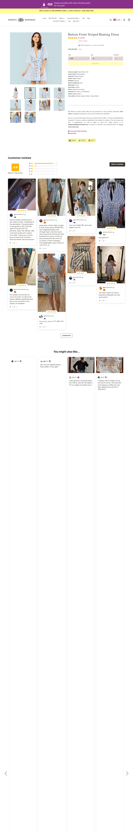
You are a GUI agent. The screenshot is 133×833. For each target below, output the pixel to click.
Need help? (73, 133)
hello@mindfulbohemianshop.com (78, 124)
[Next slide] (127, 773)
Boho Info (77, 21)
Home (44, 18)
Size (92, 55)
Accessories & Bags (74, 18)
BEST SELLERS (53, 18)
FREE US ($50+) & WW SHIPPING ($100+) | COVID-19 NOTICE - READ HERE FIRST (66, 11)
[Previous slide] (6, 773)
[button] (76, 38)
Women (62, 18)
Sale (69, 21)
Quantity (116, 55)
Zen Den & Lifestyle (60, 21)
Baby (88, 18)
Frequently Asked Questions (78, 131)
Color (69, 55)
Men (83, 18)
